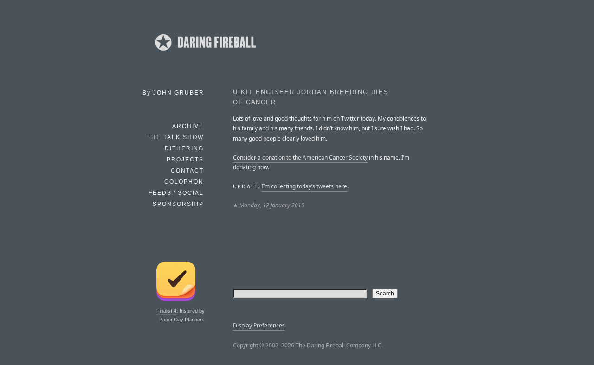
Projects (185, 159)
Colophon (184, 182)
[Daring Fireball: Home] (204, 53)
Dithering (184, 148)
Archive (188, 126)
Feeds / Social (176, 193)
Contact (187, 170)
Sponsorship (178, 204)
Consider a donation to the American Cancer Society (300, 157)
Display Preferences (259, 325)
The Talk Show (175, 137)
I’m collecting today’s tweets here (304, 186)
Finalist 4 (166, 311)
